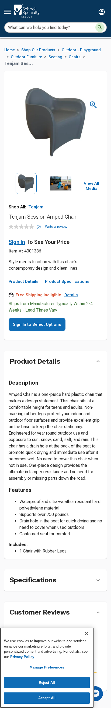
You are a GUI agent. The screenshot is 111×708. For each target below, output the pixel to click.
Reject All (47, 683)
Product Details (24, 281)
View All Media (91, 186)
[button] (101, 12)
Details (71, 294)
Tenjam (35, 206)
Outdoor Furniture (26, 57)
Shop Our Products (38, 50)
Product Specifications (67, 281)
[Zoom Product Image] (93, 105)
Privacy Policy (22, 657)
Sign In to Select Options (37, 324)
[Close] (86, 634)
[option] (26, 194)
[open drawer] (7, 11)
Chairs (75, 57)
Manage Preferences (47, 667)
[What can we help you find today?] (100, 27)
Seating (55, 57)
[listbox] (43, 194)
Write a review (56, 227)
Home (9, 50)
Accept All (47, 698)
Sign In (17, 242)
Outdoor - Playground (81, 50)
